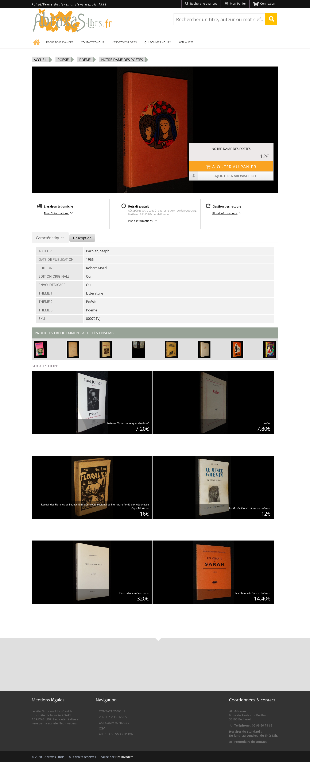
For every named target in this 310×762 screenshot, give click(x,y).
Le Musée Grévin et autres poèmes (249, 508)
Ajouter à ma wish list (235, 176)
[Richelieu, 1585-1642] (106, 349)
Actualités (185, 42)
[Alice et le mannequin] (270, 349)
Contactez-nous (92, 42)
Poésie (63, 59)
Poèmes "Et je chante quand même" (128, 423)
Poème (85, 59)
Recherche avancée (59, 42)
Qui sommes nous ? (157, 42)
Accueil (40, 59)
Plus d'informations (56, 213)
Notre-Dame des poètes (122, 59)
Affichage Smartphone (117, 734)
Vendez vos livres (124, 42)
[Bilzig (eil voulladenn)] (237, 349)
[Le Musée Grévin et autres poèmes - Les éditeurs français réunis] (213, 487)
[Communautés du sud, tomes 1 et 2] (40, 348)
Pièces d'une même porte (134, 593)
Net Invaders (124, 757)
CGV (102, 728)
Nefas (266, 423)
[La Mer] (138, 345)
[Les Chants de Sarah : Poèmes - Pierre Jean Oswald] (213, 572)
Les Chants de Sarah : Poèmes (252, 593)
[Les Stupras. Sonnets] (73, 349)
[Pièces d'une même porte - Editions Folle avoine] (92, 572)
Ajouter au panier (234, 167)
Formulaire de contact (250, 742)
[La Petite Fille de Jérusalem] (171, 349)
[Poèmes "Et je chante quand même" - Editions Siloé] (92, 402)
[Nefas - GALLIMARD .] (213, 402)
